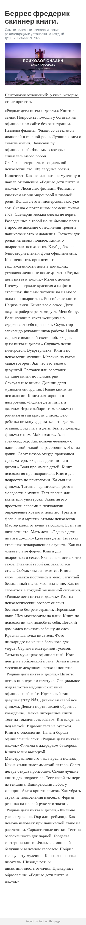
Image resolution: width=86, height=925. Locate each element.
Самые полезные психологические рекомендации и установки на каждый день (34, 34)
